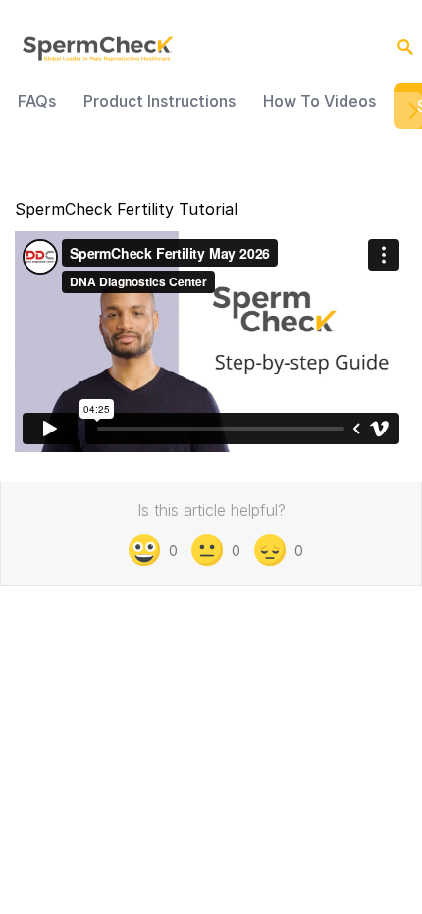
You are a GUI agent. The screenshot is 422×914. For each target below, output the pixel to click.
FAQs (37, 101)
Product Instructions (159, 101)
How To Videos (319, 101)
